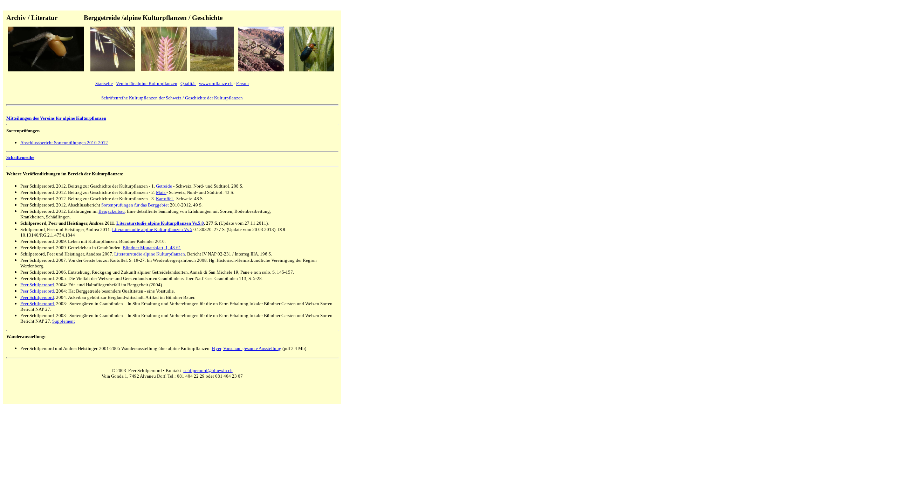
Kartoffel (165, 198)
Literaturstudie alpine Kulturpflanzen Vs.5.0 (160, 223)
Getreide (164, 186)
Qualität (188, 83)
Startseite (104, 83)
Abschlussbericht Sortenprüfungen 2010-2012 (64, 142)
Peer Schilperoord (37, 297)
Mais (161, 192)
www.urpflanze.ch (216, 83)
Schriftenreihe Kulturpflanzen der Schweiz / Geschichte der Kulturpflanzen (172, 97)
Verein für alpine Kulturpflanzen (146, 83)
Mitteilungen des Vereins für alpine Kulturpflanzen (56, 118)
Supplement (63, 321)
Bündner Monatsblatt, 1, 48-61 (152, 247)
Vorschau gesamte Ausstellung (252, 348)
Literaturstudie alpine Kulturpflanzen (149, 254)
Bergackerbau (111, 211)
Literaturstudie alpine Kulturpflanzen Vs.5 (152, 229)
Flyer (216, 348)
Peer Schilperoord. (37, 284)
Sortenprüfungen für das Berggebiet (135, 205)
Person (242, 83)
